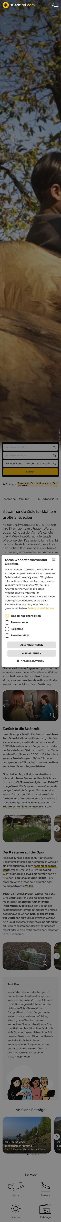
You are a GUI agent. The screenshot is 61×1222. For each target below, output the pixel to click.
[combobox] (53, 559)
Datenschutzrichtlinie (41, 608)
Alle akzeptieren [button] (31, 645)
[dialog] (30, 611)
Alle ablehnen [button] (31, 653)
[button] (30, 661)
